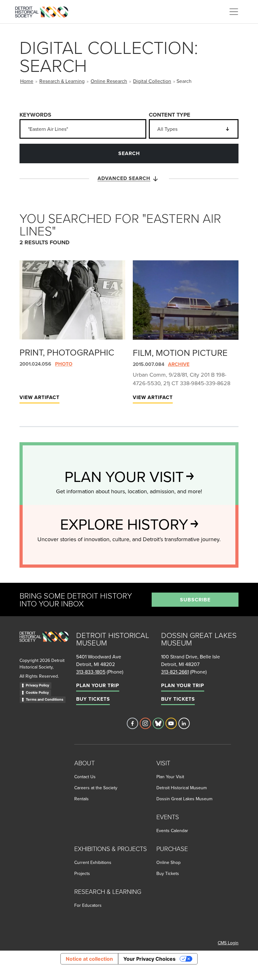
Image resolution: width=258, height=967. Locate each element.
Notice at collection (89, 959)
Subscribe (195, 599)
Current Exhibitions (92, 862)
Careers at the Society (95, 788)
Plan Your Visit (170, 776)
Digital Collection (152, 81)
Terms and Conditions (44, 699)
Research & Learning (62, 81)
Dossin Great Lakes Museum (184, 799)
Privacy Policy (37, 685)
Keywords (35, 115)
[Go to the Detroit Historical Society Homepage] (44, 10)
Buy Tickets (93, 699)
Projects (82, 873)
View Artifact (39, 397)
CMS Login (228, 943)
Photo (63, 364)
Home (26, 81)
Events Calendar (172, 830)
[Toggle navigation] (234, 11)
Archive (178, 364)
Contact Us (85, 776)
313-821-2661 (175, 671)
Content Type (169, 115)
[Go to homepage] (44, 643)
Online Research (109, 81)
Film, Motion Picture (180, 352)
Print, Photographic (67, 352)
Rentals (81, 799)
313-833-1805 (90, 671)
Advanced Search (124, 178)
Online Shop (168, 862)
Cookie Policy (37, 692)
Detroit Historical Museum (181, 788)
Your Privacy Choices (149, 959)
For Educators (88, 905)
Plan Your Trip (97, 685)
